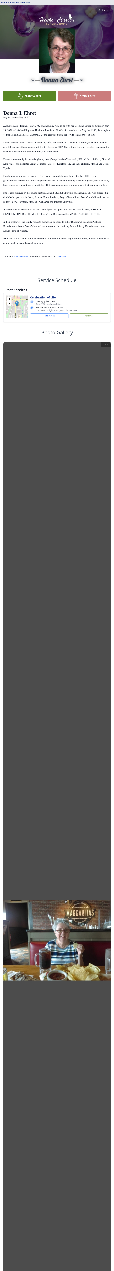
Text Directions (49, 316)
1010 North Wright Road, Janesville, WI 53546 (57, 310)
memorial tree (21, 256)
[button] (17, 304)
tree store (61, 256)
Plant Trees (89, 316)
